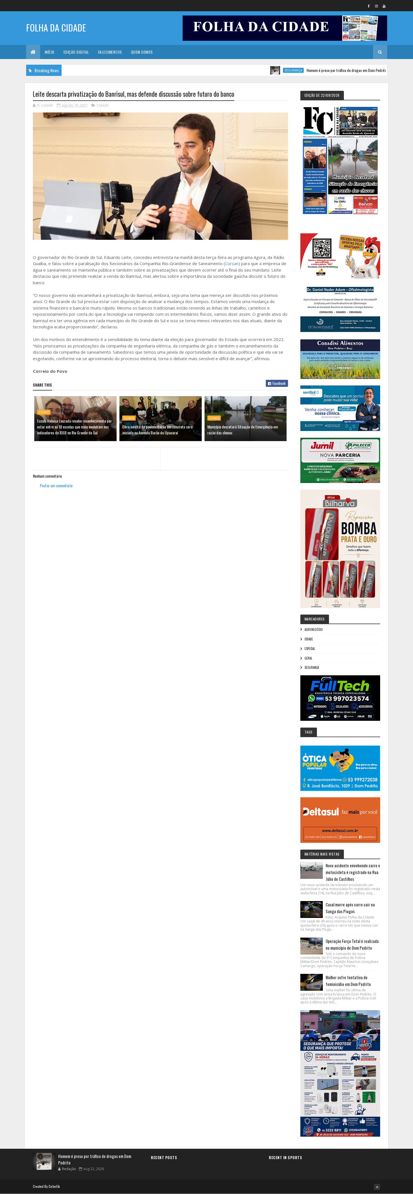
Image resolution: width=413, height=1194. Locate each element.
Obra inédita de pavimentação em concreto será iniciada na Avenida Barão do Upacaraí (157, 429)
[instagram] (376, 6)
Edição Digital (76, 52)
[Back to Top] (377, 1187)
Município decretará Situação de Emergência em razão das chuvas (242, 429)
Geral (308, 658)
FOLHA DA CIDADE (56, 27)
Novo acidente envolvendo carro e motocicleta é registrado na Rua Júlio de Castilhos (353, 872)
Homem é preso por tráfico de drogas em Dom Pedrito (318, 70)
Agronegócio (314, 629)
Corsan (232, 263)
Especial (310, 648)
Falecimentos (110, 52)
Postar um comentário (56, 485)
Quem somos (142, 52)
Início (50, 52)
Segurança (265, 70)
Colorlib (54, 1186)
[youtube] (384, 6)
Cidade (103, 105)
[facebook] (369, 6)
